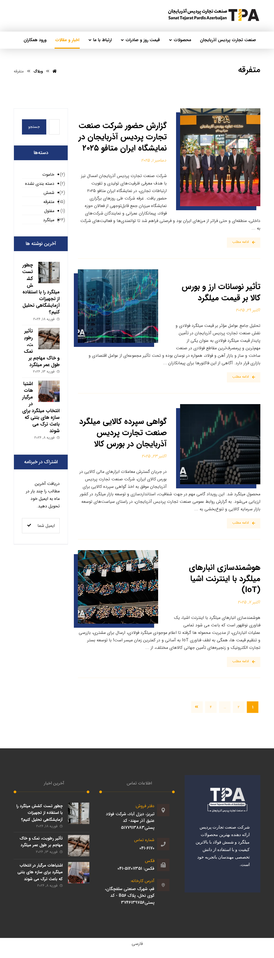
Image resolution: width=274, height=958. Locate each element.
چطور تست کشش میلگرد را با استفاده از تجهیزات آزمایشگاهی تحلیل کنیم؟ (41, 288)
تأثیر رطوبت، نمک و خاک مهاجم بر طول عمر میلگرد (41, 841)
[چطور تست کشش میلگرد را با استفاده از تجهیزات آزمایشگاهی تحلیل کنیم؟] (49, 272)
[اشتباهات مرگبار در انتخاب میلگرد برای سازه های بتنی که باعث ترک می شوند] (49, 391)
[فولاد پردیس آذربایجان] (213, 15)
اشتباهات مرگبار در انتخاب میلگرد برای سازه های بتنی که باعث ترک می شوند (41, 407)
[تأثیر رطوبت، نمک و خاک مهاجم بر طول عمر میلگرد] (49, 338)
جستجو (34, 127)
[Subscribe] (29, 525)
